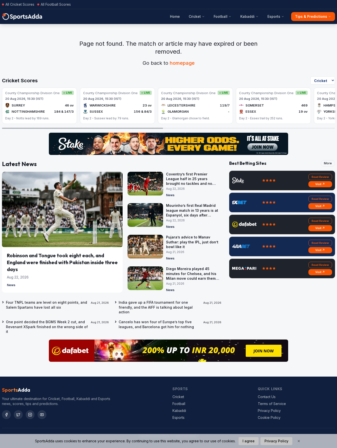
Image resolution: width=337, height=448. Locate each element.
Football (220, 16)
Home (175, 16)
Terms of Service (272, 404)
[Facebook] (6, 414)
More (328, 163)
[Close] (298, 441)
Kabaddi (247, 16)
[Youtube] (41, 414)
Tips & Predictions (311, 16)
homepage (182, 63)
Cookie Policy (269, 417)
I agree (249, 441)
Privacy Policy (269, 410)
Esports (273, 16)
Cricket (195, 16)
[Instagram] (30, 414)
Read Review (320, 177)
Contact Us (267, 397)
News (11, 285)
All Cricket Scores (19, 4)
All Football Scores (56, 4)
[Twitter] (18, 414)
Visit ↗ (320, 184)
